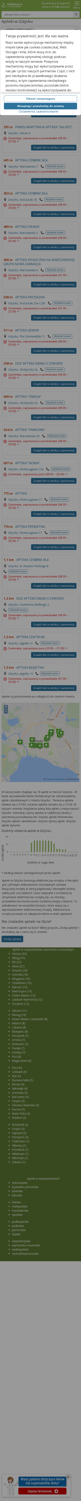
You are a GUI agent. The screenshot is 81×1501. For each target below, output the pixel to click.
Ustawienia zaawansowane (38, 111)
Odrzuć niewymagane (40, 98)
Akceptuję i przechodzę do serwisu (40, 106)
